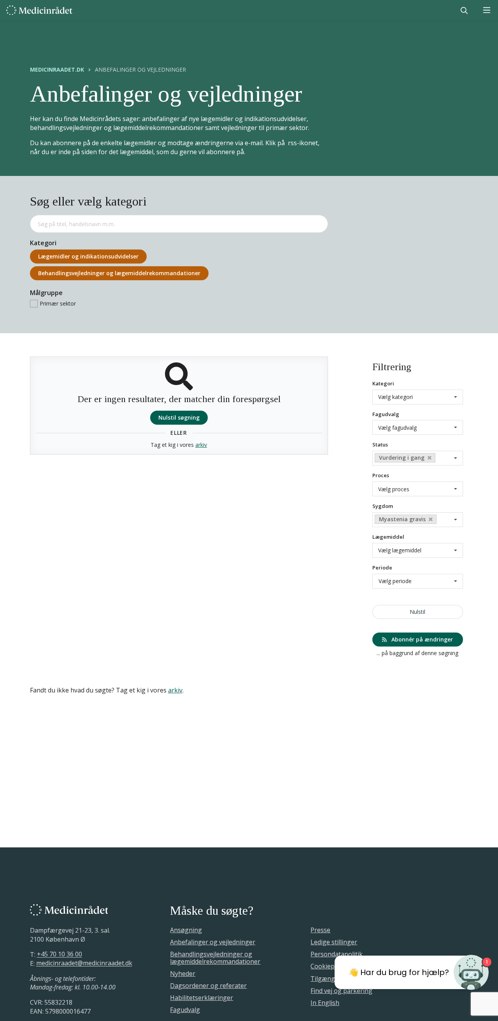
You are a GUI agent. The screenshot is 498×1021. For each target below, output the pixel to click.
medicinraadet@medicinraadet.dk (84, 963)
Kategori (383, 383)
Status (380, 444)
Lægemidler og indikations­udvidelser (88, 256)
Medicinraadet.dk (57, 69)
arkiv (201, 444)
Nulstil (417, 611)
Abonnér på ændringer (421, 639)
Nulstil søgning (179, 417)
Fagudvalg (385, 414)
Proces (380, 475)
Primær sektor (58, 303)
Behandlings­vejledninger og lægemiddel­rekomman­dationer (119, 273)
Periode (382, 567)
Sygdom (382, 506)
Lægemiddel (388, 536)
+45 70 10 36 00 (59, 954)
